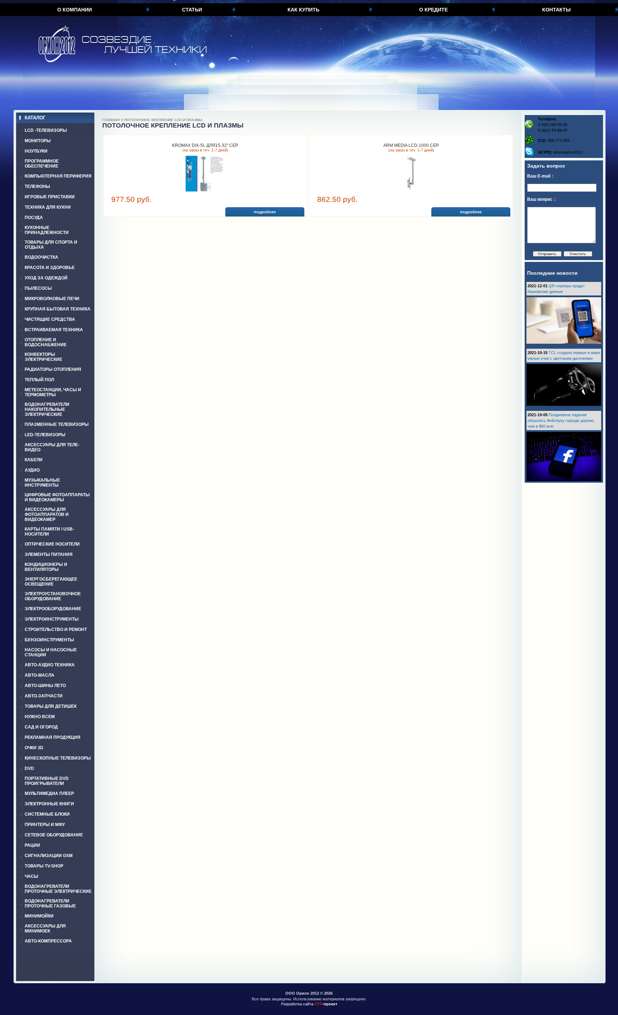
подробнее (265, 212)
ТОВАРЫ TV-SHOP (44, 866)
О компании (74, 10)
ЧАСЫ (31, 876)
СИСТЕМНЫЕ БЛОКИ (47, 814)
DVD (29, 768)
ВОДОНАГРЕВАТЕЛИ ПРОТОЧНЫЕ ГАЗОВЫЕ (50, 904)
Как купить (303, 10)
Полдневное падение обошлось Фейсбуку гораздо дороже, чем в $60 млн (561, 420)
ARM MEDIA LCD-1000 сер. (411, 145)
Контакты (556, 10)
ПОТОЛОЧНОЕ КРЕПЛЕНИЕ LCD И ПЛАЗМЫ (163, 120)
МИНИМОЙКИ (39, 916)
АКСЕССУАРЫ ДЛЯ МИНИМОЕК (45, 929)
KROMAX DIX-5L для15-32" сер (205, 145)
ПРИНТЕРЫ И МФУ (45, 824)
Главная (110, 120)
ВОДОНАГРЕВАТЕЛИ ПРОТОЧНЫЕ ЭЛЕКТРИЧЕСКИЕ (58, 889)
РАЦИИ (32, 845)
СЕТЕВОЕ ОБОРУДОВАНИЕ (54, 834)
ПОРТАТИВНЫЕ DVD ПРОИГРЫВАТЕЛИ (47, 781)
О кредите (433, 10)
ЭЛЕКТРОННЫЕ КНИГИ (49, 803)
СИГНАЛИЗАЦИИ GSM (49, 855)
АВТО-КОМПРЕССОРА (48, 941)
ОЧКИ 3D (34, 747)
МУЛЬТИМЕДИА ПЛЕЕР (49, 793)
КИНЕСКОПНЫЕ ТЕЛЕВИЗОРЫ (58, 758)
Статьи (192, 10)
